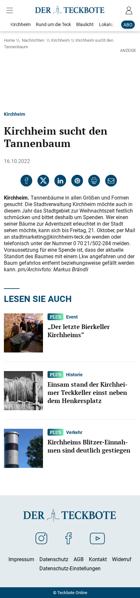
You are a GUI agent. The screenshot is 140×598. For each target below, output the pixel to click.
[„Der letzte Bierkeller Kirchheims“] (23, 332)
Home (9, 40)
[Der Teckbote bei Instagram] (41, 538)
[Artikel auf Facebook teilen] (26, 181)
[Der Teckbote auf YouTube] (97, 538)
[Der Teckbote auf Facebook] (68, 538)
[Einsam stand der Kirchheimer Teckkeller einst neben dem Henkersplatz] (23, 390)
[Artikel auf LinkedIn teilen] (60, 181)
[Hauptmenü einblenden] (11, 10)
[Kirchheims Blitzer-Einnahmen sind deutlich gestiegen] (23, 447)
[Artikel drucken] (94, 181)
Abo (128, 25)
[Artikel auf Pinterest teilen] (77, 181)
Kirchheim (60, 40)
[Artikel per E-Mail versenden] (111, 181)
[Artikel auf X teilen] (43, 181)
